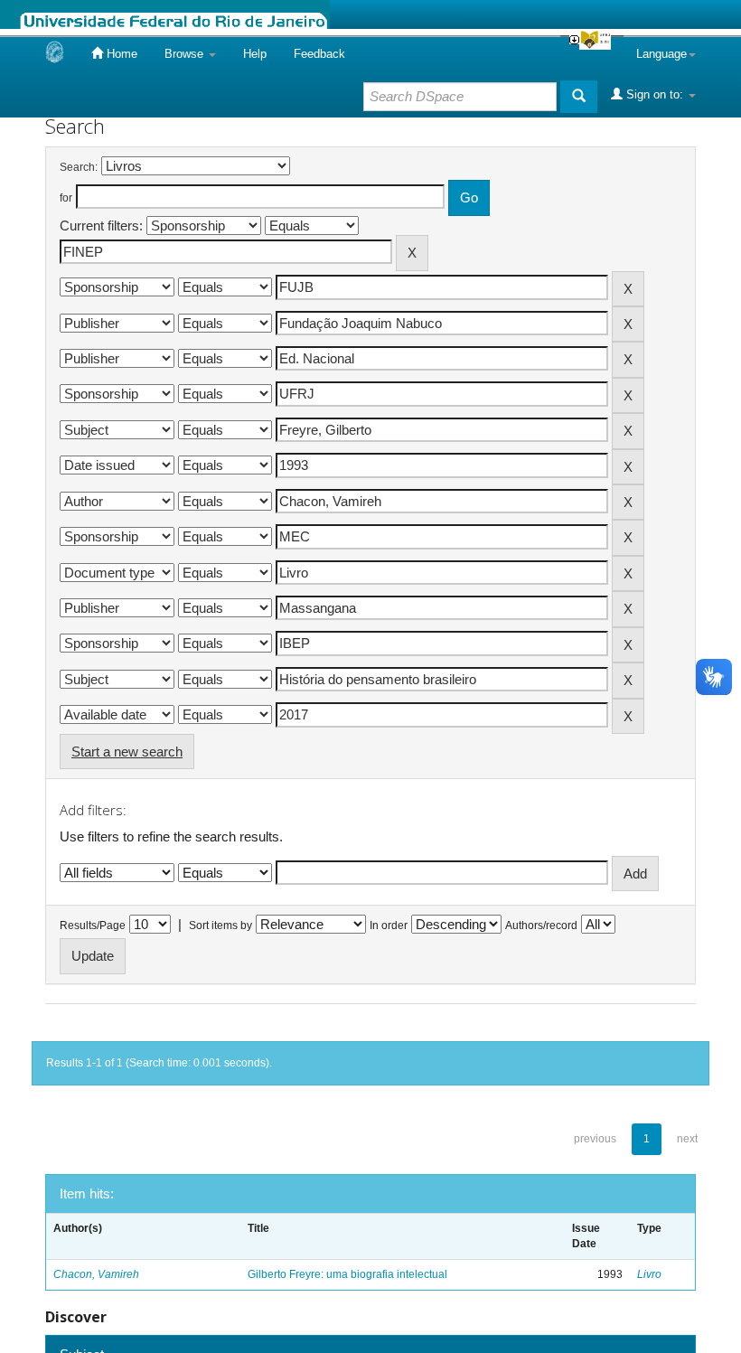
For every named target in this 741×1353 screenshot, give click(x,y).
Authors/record (541, 925)
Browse (185, 54)
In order (389, 925)
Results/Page (93, 925)
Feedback (319, 54)
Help (255, 54)
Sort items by (220, 925)
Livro (649, 1274)
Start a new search (127, 751)
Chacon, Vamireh (96, 1274)
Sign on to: (655, 94)
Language (661, 54)
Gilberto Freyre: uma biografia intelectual (347, 1274)
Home (120, 54)
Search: (79, 167)
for (66, 198)
